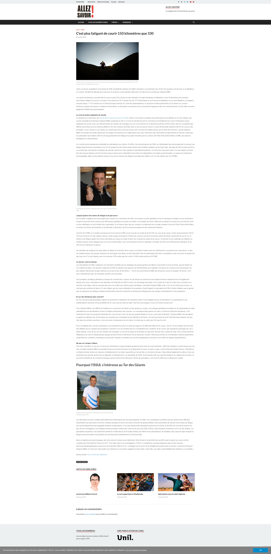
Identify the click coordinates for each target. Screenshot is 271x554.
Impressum (121, 2)
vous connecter (90, 514)
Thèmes (114, 22)
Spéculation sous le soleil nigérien (171, 494)
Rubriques (127, 22)
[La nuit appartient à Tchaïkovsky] (135, 483)
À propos (113, 2)
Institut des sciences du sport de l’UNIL (114, 118)
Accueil (81, 22)
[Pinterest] (193, 2)
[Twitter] (181, 2)
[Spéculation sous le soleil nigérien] (176, 483)
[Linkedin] (187, 2)
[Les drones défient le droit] (94, 483)
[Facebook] (178, 2)
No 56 (78, 30)
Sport (82, 30)
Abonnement (91, 2)
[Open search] (193, 22)
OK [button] (260, 550)
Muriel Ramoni (82, 462)
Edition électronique (103, 2)
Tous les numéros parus (98, 22)
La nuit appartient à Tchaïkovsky (130, 494)
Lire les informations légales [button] (136, 550)
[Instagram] (184, 2)
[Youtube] (190, 2)
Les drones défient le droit (86, 494)
